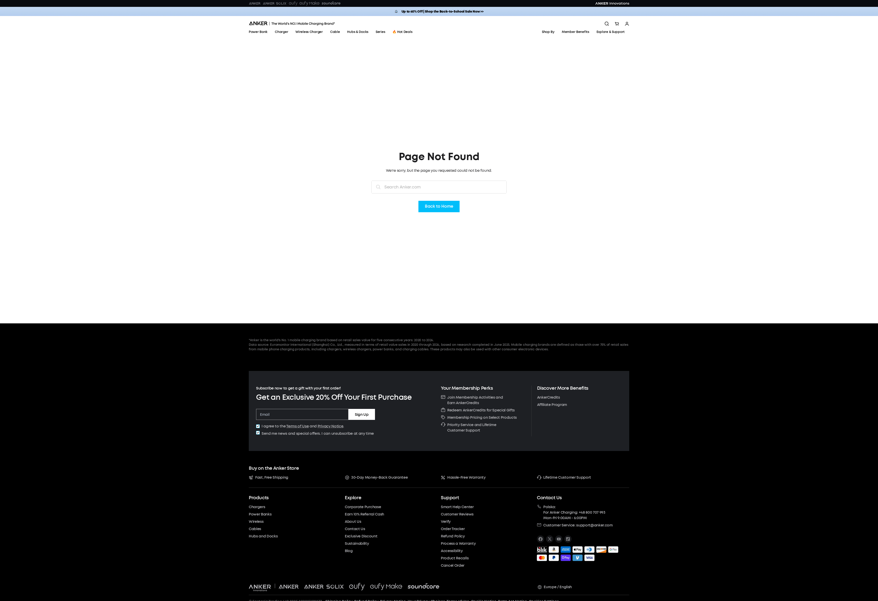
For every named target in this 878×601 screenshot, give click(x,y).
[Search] (607, 23)
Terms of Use (297, 426)
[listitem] (540, 539)
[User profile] (627, 23)
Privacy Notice (330, 426)
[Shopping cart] (617, 23)
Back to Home (439, 206)
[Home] (292, 23)
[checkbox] (258, 426)
